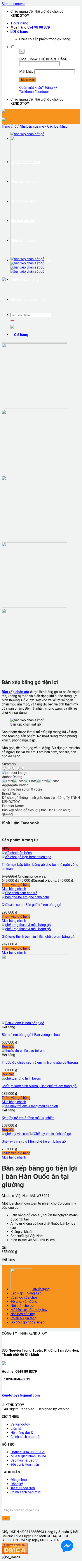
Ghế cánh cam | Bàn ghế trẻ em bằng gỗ (31, 905)
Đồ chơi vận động (23, 1301)
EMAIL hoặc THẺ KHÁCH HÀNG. (43, 59)
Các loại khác (57, 126)
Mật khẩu (26, 71)
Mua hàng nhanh (14, 889)
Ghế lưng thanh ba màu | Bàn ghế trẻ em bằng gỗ (38, 937)
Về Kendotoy (21, 1424)
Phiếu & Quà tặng (23, 1318)
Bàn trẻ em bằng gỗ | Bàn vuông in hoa (31, 1035)
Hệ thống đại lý (21, 1433)
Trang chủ (9, 126)
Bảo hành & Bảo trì (24, 1460)
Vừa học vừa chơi (23, 1297)
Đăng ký (51, 88)
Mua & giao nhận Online (28, 1456)
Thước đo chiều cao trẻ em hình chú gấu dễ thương (40, 1062)
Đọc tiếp (8, 1046)
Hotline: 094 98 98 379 (27, 1452)
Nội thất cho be (22, 1306)
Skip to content (13, 4)
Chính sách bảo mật (25, 1437)
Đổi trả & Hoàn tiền (24, 1464)
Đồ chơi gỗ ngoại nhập (27, 1322)
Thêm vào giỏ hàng (16, 885)
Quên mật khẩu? (31, 88)
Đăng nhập (18, 1480)
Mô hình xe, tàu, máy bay (28, 1310)
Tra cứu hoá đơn (22, 1488)
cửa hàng (19, 23)
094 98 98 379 (38, 27)
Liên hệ (15, 1428)
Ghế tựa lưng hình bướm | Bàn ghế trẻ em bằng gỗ (39, 1086)
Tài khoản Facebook (34, 92)
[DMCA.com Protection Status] (15, 1553)
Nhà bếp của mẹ (32, 126)
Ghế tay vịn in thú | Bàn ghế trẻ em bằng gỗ (34, 1141)
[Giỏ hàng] (19, 31)
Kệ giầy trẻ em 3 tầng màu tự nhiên (28, 1118)
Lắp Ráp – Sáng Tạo (26, 1293)
